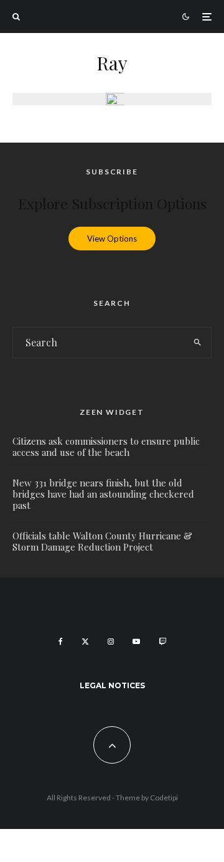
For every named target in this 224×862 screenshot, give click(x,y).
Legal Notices (112, 685)
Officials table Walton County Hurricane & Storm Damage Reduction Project (102, 541)
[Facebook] (60, 641)
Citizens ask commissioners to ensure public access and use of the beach (106, 446)
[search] (198, 343)
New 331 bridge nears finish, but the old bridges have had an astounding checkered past (103, 494)
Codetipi (164, 797)
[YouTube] (136, 641)
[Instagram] (110, 641)
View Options (112, 239)
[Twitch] (162, 641)
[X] (85, 641)
